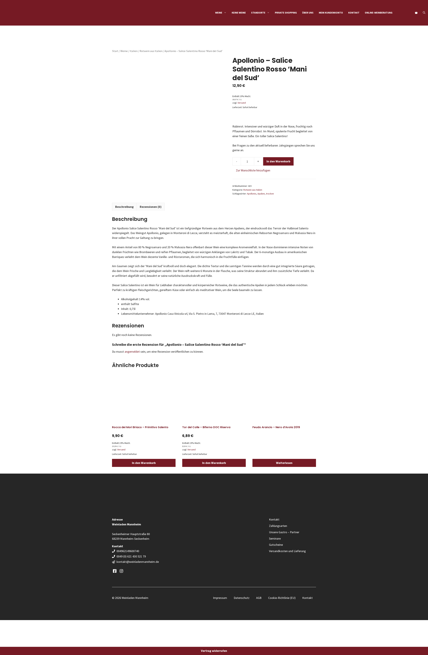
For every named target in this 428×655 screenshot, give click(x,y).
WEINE (218, 12)
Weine (124, 51)
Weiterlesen (284, 463)
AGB (258, 598)
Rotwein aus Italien (151, 51)
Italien (134, 51)
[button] (424, 12)
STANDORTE (258, 12)
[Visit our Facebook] (114, 571)
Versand (242, 102)
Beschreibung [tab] (124, 207)
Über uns (307, 12)
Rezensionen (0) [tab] (151, 207)
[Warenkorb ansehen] (416, 12)
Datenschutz (241, 598)
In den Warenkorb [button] (144, 463)
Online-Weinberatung (378, 12)
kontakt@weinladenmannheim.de (138, 562)
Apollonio (251, 193)
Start (115, 51)
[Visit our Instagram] (121, 571)
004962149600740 (128, 551)
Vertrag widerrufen (214, 651)
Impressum (220, 598)
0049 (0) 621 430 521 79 (131, 556)
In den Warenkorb (278, 161)
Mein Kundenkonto (331, 12)
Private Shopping (286, 12)
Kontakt (353, 12)
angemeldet (132, 351)
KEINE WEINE (239, 12)
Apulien (261, 193)
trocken (270, 193)
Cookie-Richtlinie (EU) (282, 598)
